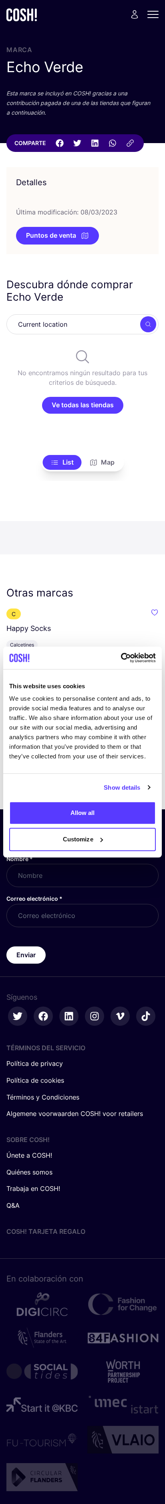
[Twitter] (77, 143)
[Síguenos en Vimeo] (120, 1016)
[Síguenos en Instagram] (94, 1016)
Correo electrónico (34, 898)
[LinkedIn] (95, 143)
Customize (78, 839)
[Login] (135, 14)
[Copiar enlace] (130, 143)
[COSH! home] (21, 14)
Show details (122, 787)
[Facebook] (59, 143)
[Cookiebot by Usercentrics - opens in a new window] (121, 658)
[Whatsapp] (112, 143)
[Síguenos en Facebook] (43, 1016)
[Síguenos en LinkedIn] (68, 1016)
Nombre (19, 858)
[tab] (62, 462)
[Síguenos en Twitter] (17, 1016)
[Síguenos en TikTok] (145, 1016)
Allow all (82, 812)
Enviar (26, 955)
